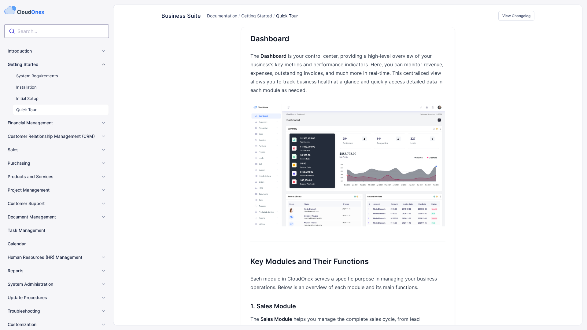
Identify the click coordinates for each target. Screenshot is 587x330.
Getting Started (256, 15)
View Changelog (516, 15)
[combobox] (56, 31)
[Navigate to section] (242, 38)
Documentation (222, 15)
